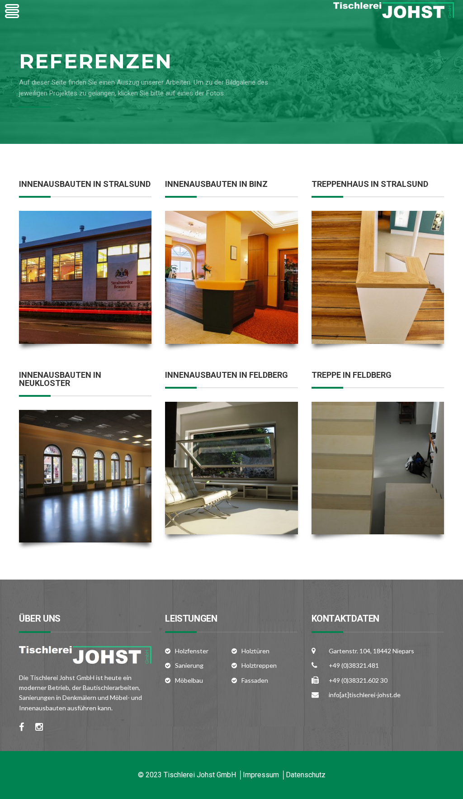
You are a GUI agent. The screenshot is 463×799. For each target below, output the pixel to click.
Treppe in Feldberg (352, 375)
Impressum (261, 774)
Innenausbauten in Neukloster (60, 379)
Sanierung (189, 665)
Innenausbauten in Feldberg (226, 375)
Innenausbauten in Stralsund (85, 184)
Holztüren (255, 651)
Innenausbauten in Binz (216, 184)
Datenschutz (306, 774)
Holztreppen (259, 665)
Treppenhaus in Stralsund (370, 184)
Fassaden (254, 680)
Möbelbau (189, 680)
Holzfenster (191, 651)
